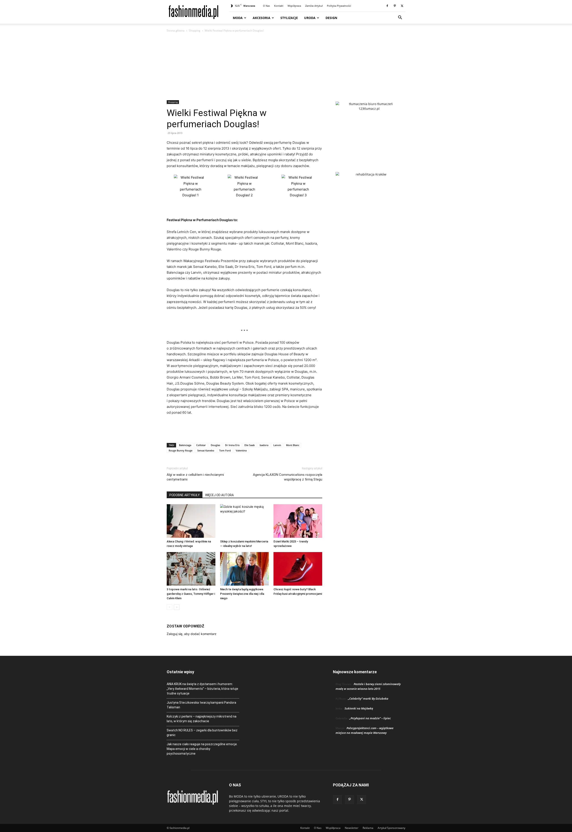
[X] (402, 6)
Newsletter (351, 828)
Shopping (194, 30)
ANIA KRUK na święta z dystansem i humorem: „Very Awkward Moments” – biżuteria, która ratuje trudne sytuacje (202, 688)
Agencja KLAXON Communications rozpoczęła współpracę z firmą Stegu (287, 477)
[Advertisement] (286, 66)
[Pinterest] (394, 6)
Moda (238, 18)
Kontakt (278, 5)
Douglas (215, 445)
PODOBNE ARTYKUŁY (184, 495)
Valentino (241, 450)
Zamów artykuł (314, 5)
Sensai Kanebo (205, 450)
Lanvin (277, 445)
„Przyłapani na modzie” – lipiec (370, 718)
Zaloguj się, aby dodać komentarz (192, 634)
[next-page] (176, 607)
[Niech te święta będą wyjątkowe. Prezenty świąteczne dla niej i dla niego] (244, 569)
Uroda (309, 18)
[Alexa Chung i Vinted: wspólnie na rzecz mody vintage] (191, 521)
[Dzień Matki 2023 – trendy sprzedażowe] (297, 521)
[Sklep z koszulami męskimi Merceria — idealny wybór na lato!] (244, 521)
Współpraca (294, 5)
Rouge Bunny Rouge (180, 450)
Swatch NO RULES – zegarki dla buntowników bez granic (202, 732)
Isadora (264, 445)
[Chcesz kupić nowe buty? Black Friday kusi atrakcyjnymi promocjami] (297, 569)
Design (331, 18)
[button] (400, 18)
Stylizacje (289, 18)
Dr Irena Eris (232, 445)
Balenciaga (185, 445)
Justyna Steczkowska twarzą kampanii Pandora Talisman (201, 705)
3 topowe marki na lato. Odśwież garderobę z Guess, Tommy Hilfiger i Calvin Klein (191, 594)
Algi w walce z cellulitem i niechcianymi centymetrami (195, 477)
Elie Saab (249, 445)
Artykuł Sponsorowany (391, 828)
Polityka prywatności (339, 5)
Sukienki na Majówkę (359, 708)
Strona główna (176, 30)
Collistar (201, 445)
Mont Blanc (292, 445)
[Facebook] (387, 6)
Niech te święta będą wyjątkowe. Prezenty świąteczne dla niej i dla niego (242, 594)
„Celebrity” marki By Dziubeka (368, 699)
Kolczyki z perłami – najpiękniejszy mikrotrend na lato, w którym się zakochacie (201, 719)
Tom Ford (225, 450)
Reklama (368, 828)
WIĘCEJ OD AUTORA (219, 495)
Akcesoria (261, 18)
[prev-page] (169, 607)
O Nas (266, 5)
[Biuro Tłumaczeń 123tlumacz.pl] (369, 129)
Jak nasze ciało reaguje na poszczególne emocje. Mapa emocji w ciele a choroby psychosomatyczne (202, 748)
